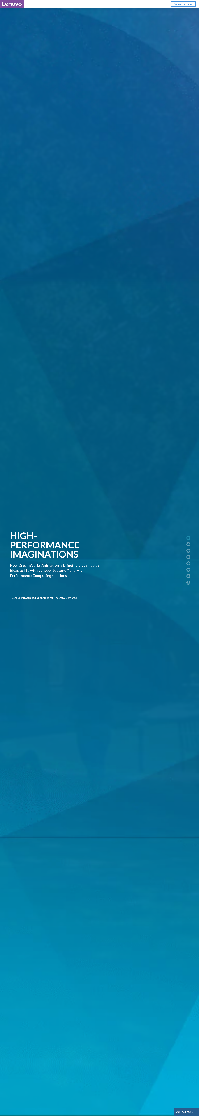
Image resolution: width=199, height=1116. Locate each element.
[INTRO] (187, 536)
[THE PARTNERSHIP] (187, 555)
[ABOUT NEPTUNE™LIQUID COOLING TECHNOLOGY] (187, 562)
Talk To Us (187, 1112)
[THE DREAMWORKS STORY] (187, 543)
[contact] (187, 574)
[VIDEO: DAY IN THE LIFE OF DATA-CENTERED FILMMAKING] (187, 549)
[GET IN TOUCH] (187, 568)
